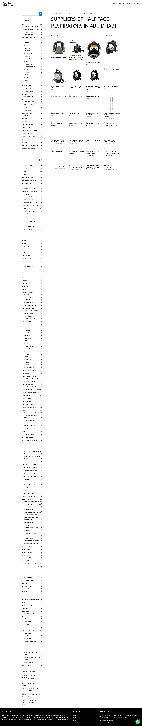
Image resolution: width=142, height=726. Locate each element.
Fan (23, 235)
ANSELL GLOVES (29, 504)
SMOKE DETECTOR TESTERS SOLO (31, 563)
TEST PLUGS (25, 591)
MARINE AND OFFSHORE (29, 376)
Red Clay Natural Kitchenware (30, 476)
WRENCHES (25, 650)
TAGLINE (24, 583)
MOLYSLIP (28, 359)
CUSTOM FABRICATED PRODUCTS (31, 157)
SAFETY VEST (25, 560)
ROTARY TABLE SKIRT (28, 493)
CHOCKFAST (28, 45)
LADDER (24, 289)
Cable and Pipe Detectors (28, 124)
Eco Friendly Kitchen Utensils (29, 191)
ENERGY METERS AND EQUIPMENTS (32, 205)
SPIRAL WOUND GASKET (32, 269)
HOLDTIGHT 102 (29, 346)
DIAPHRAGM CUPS (27, 177)
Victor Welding (26, 624)
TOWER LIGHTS (29, 613)
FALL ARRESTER (29, 226)
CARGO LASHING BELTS (31, 310)
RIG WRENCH (29, 662)
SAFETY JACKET (29, 115)
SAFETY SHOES (26, 555)
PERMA (27, 362)
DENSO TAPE (25, 171)
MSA (23, 410)
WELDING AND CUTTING (29, 630)
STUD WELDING (29, 638)
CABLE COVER (26, 127)
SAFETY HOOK (26, 549)
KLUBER (27, 348)
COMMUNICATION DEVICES (30, 145)
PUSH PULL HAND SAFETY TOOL (31, 473)
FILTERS (24, 241)
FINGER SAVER (26, 243)
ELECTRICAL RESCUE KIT (32, 196)
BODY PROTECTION (27, 113)
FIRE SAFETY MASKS (30, 484)
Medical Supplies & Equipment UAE (31, 392)
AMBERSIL (28, 335)
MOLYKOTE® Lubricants (28, 404)
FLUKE (24, 252)
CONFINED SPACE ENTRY (32, 26)
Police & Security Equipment (29, 467)
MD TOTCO (28, 88)
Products (121, 3)
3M (23, 24)
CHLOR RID (25, 142)
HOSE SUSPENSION (30, 313)
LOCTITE (27, 59)
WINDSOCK (25, 647)
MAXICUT (28, 525)
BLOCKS (24, 107)
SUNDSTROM (26, 575)
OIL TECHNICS (29, 165)
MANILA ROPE (26, 373)
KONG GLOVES (29, 522)
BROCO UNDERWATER (31, 378)
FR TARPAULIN (26, 255)
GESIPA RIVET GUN (27, 272)
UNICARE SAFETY (27, 621)
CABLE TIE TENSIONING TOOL (30, 136)
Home (115, 3)
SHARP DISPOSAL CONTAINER (33, 389)
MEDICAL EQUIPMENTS (28, 384)
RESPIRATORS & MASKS (31, 29)
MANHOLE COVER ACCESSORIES (31, 370)
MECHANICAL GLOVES (31, 527)
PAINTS (24, 446)
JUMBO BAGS (26, 286)
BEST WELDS (28, 633)
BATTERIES (25, 94)
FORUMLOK (28, 53)
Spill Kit (24, 566)
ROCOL (27, 72)
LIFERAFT (27, 300)
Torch (23, 602)
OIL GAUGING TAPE (27, 437)
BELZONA (28, 43)
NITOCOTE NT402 (30, 67)
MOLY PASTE (28, 356)
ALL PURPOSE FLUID (27, 85)
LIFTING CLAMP (29, 316)
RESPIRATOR (25, 479)
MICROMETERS (26, 401)
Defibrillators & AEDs (30, 386)
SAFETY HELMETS (27, 546)
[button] (137, 721)
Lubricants (25, 327)
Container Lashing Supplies (29, 148)
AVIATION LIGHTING (28, 91)
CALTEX (27, 340)
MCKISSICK (28, 110)
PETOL (24, 461)
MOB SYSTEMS (29, 302)
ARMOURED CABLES (30, 188)
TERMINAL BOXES (27, 586)
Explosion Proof (26, 208)
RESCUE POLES (29, 199)
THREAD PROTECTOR (28, 597)
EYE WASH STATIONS (28, 211)
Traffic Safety (25, 616)
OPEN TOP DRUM (27, 443)
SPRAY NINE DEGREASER (29, 572)
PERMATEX (28, 69)
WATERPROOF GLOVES (31, 543)
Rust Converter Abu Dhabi (29, 496)
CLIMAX (27, 48)
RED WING (28, 557)
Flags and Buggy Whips (28, 249)
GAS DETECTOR (26, 258)
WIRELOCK (28, 83)
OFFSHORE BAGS (30, 381)
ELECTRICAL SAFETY (27, 194)
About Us (128, 3)
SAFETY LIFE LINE (27, 552)
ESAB (26, 635)
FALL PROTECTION (27, 216)
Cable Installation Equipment (29, 130)
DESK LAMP (25, 174)
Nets (23, 431)
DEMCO (24, 168)
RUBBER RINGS (29, 266)
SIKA (26, 75)
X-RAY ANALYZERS (27, 665)
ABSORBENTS (29, 569)
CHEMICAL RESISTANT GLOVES (33, 509)
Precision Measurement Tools (29, 470)
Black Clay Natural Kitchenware (30, 104)
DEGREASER (25, 163)
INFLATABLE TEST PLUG (31, 594)
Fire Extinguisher (26, 246)
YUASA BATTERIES (30, 96)
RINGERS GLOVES (30, 538)
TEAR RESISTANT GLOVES (32, 541)
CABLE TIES (25, 139)
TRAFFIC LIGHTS (26, 611)
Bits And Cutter (26, 99)
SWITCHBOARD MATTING (29, 580)
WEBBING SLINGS (30, 318)
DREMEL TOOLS (26, 183)
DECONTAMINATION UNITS (29, 160)
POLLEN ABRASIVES (30, 101)
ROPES (24, 490)
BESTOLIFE (28, 338)
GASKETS (24, 264)
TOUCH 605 (28, 77)
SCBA (26, 428)
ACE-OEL (27, 330)
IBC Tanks (24, 283)
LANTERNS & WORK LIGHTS (29, 305)
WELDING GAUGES (30, 641)
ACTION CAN (28, 332)
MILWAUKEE (28, 530)
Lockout (24, 324)
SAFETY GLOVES (26, 499)
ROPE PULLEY (29, 229)
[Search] (40, 14)
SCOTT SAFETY (29, 34)
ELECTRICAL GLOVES (31, 514)
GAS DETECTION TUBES (31, 261)
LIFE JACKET (28, 297)
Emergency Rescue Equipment (29, 202)
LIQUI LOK (28, 56)
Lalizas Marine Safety (27, 292)
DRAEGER (28, 482)
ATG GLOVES (28, 506)
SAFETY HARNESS (30, 425)
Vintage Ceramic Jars (27, 627)
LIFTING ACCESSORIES (28, 308)
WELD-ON (28, 80)
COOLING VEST (26, 151)
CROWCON (25, 154)
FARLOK (27, 51)
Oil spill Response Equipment (29, 440)
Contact (136, 3)
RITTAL (27, 588)
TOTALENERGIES (29, 367)
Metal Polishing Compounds (29, 398)
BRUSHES (24, 121)
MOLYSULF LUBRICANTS (29, 407)
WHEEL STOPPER (26, 644)
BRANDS (24, 118)
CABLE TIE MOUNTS (27, 133)
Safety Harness (29, 32)
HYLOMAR (25, 280)
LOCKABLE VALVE (27, 321)
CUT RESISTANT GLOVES (31, 512)
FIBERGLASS (25, 238)
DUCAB (24, 186)
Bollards (27, 619)
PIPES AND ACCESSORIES (29, 464)
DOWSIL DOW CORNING (29, 180)
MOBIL (27, 354)
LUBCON (27, 61)
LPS (26, 351)
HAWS (27, 213)
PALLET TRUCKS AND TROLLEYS (30, 449)
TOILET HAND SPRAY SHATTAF (30, 600)
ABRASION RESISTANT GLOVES (33, 501)
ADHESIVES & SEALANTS (28, 37)
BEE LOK (27, 40)
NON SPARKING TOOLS (28, 434)
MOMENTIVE (28, 64)
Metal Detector (26, 395)
